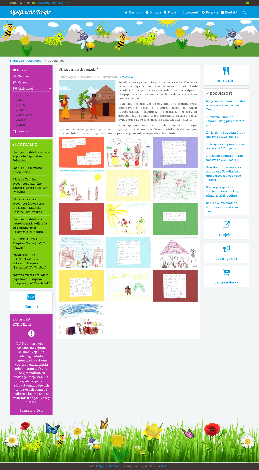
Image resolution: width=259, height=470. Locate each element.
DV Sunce (20, 120)
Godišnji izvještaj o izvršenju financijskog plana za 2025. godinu (222, 191)
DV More (19, 125)
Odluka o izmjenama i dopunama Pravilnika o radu (223, 207)
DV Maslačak (126, 77)
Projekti (211, 12)
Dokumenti (190, 12)
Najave (22, 82)
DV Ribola (20, 110)
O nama (155, 12)
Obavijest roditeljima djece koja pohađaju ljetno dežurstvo (31, 156)
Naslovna (135, 12)
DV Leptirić (21, 95)
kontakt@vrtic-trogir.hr (52, 3)
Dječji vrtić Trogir (110, 466)
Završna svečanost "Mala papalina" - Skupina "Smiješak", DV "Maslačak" (31, 279)
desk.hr (165, 466)
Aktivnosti (36, 60)
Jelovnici (23, 131)
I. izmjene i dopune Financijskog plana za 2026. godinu (226, 121)
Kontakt (230, 12)
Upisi (171, 12)
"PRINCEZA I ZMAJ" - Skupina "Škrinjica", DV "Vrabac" (29, 243)
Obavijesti (24, 76)
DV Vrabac (20, 105)
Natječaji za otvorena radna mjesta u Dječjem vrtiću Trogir (226, 105)
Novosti (22, 70)
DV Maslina (21, 100)
